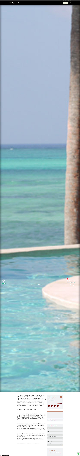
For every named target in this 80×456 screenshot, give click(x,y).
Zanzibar (36, 410)
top (60, 445)
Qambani (55, 434)
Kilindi (55, 431)
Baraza (55, 428)
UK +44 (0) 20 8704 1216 (63, 0)
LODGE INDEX (50, 445)
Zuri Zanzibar (55, 441)
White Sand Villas (55, 438)
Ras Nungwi (55, 443)
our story (58, 3)
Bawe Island (55, 429)
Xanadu (55, 439)
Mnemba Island (55, 433)
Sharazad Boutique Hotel (55, 436)
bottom (62, 445)
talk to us (65, 3)
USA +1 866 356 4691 (69, 0)
